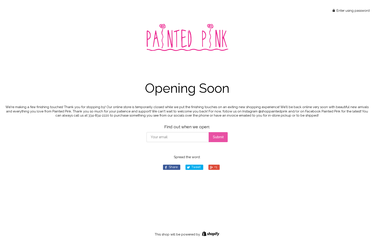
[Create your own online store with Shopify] (210, 234)
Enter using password (353, 11)
